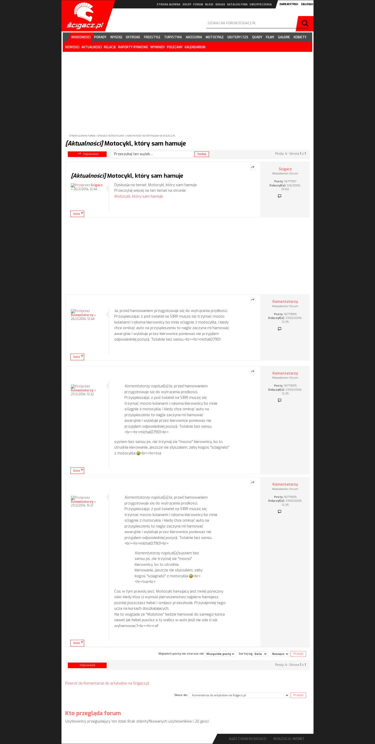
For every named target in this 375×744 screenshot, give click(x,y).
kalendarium (195, 47)
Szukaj (306, 23)
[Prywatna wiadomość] (279, 196)
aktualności (91, 47)
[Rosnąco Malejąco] (280, 654)
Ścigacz (97, 185)
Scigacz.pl (83, 15)
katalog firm (237, 4)
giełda (220, 4)
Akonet (298, 739)
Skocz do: (181, 695)
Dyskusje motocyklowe (110, 135)
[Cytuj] (252, 167)
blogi (209, 4)
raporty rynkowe (133, 47)
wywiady (157, 47)
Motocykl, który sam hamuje (125, 143)
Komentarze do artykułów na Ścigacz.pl (151, 135)
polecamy (175, 47)
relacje (110, 47)
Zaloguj (307, 4)
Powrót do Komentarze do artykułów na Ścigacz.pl (107, 683)
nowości (72, 47)
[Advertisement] (187, 89)
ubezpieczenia (260, 4)
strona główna (168, 4)
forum (198, 4)
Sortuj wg (246, 654)
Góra (76, 214)
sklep (186, 4)
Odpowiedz (90, 154)
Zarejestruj (288, 4)
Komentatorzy (82, 315)
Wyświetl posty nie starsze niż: (181, 654)
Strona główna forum (82, 135)
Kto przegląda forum (93, 713)
